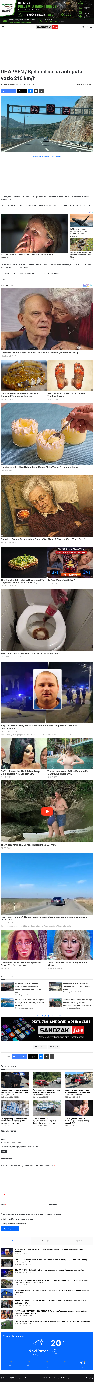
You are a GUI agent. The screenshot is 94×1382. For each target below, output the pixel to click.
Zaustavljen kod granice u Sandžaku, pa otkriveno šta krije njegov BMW (77, 1121)
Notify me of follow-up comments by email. (19, 1219)
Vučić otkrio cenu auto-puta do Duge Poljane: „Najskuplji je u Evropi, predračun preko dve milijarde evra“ (77, 1002)
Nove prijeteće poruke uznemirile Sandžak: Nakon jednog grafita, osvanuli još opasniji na (14, 1121)
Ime (3, 1195)
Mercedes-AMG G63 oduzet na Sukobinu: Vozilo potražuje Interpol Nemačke (77, 986)
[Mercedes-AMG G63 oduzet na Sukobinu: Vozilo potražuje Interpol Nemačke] (55, 986)
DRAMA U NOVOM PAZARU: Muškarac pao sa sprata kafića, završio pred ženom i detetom (49, 1270)
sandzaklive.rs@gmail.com (67, 1378)
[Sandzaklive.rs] (47, 27)
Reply (4, 1151)
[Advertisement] (47, 49)
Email (3, 1205)
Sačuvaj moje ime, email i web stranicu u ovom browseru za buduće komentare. (32, 1214)
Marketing (89, 1378)
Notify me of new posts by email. (15, 1224)
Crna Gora (40, 1047)
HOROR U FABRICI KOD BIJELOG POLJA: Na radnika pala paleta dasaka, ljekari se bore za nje (45, 1121)
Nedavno (15, 1241)
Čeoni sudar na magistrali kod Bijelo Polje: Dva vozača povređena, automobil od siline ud (47, 1092)
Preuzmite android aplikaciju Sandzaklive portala (47, 1016)
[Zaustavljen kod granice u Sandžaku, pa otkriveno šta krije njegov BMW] (79, 1108)
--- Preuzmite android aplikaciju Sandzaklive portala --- (47, 156)
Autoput (54, 1047)
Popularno (46, 1241)
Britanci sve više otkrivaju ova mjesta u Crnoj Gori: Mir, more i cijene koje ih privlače (29, 1002)
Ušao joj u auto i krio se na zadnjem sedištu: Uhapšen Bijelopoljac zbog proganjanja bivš (14, 1092)
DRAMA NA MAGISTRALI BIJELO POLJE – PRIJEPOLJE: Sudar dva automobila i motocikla (77, 1092)
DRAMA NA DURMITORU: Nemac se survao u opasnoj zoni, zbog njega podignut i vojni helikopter (52, 1321)
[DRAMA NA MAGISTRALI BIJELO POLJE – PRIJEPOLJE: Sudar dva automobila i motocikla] (79, 1080)
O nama (81, 1378)
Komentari (77, 1241)
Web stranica (53, 1205)
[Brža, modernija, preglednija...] (47, 1029)
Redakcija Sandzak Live (10, 84)
